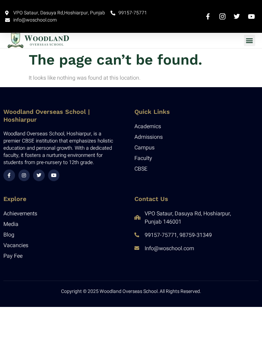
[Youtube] (54, 175)
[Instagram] (24, 175)
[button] (249, 40)
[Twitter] (39, 175)
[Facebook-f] (9, 175)
